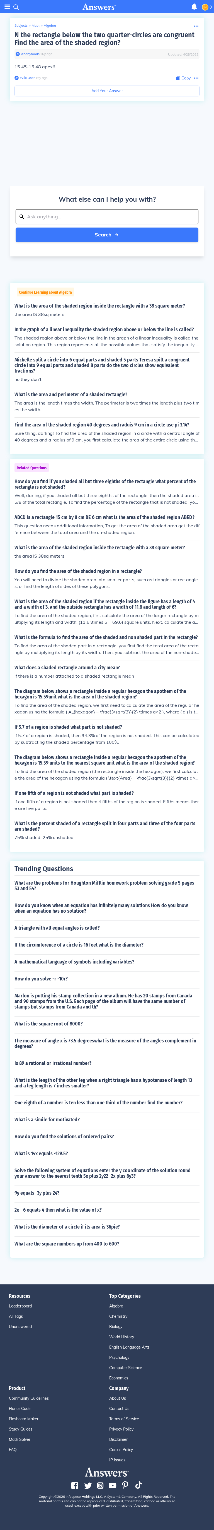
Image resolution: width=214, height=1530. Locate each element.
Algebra (50, 25)
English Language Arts (129, 1347)
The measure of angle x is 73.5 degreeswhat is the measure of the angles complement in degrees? (105, 1043)
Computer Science (125, 1367)
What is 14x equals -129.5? (41, 1153)
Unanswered (20, 1326)
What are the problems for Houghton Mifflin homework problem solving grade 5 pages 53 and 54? (104, 886)
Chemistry (118, 1316)
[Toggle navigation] (7, 7)
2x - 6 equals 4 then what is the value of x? (58, 1210)
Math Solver (19, 1439)
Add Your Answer (107, 90)
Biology (115, 1326)
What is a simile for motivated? (47, 1120)
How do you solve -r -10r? (41, 979)
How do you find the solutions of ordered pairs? (64, 1137)
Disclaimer (118, 1439)
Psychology (119, 1357)
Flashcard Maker (23, 1418)
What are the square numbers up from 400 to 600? (66, 1244)
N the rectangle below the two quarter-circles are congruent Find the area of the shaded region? (104, 39)
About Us (117, 1398)
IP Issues (117, 1459)
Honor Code (20, 1408)
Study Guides (21, 1429)
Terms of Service (124, 1418)
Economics (118, 1378)
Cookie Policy (121, 1449)
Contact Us (119, 1408)
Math (36, 25)
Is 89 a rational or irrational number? (52, 1063)
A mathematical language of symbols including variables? (74, 962)
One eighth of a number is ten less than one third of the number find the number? (98, 1103)
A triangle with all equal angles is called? (57, 928)
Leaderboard (20, 1306)
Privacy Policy (121, 1429)
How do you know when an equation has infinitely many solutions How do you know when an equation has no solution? (101, 908)
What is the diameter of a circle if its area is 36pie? (67, 1227)
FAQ (13, 1449)
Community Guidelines (29, 1398)
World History (121, 1336)
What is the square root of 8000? (48, 1024)
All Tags (16, 1316)
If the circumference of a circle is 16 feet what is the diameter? (79, 945)
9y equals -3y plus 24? (36, 1193)
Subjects (21, 25)
